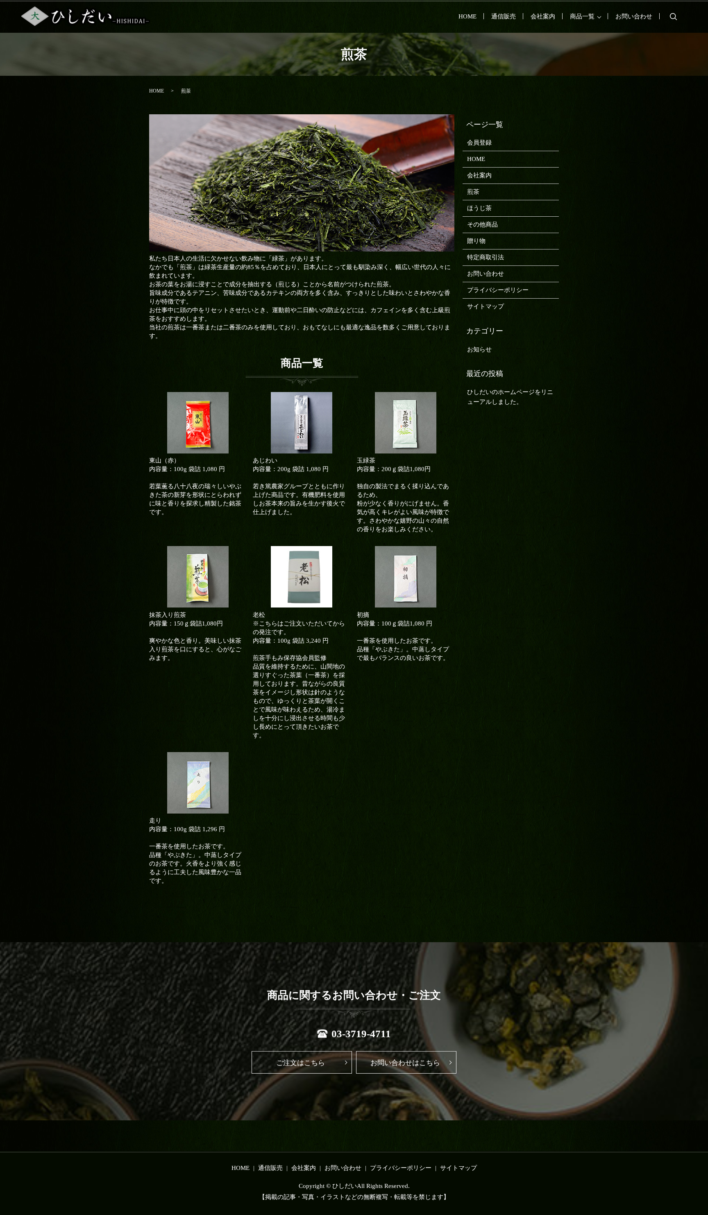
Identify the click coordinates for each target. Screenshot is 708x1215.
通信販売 (503, 16)
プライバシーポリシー (498, 290)
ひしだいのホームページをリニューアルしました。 (510, 397)
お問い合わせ (633, 16)
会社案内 (543, 16)
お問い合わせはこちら (405, 1063)
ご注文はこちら (300, 1063)
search (673, 16)
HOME (467, 16)
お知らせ (479, 349)
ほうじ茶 (479, 208)
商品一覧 (582, 16)
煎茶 (473, 191)
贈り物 (476, 241)
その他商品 (482, 224)
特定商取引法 (485, 257)
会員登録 (479, 142)
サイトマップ (485, 306)
